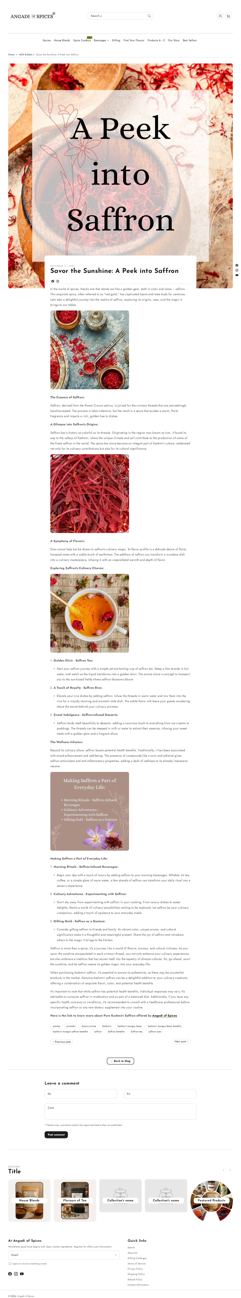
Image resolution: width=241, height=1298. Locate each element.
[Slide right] (230, 1170)
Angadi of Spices (164, 1015)
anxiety (56, 1026)
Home (11, 54)
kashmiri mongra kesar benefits (164, 1026)
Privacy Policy (135, 1268)
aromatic (71, 1026)
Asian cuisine (89, 1026)
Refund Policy (135, 1279)
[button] (228, 16)
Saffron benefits (116, 1031)
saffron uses (155, 1031)
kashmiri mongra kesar (130, 1026)
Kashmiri (107, 1026)
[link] (120, 1200)
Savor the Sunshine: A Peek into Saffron (57, 54)
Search (131, 1247)
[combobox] (120, 16)
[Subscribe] (116, 1255)
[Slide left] (223, 1170)
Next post (181, 1041)
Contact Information (138, 1284)
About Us (132, 1253)
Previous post (62, 1042)
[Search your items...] (149, 16)
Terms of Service (137, 1263)
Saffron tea (136, 1031)
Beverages (100, 40)
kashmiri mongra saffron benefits (70, 1031)
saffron (98, 1031)
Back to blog (122, 1061)
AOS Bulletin (25, 54)
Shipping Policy (136, 1274)
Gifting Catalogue (137, 1258)
